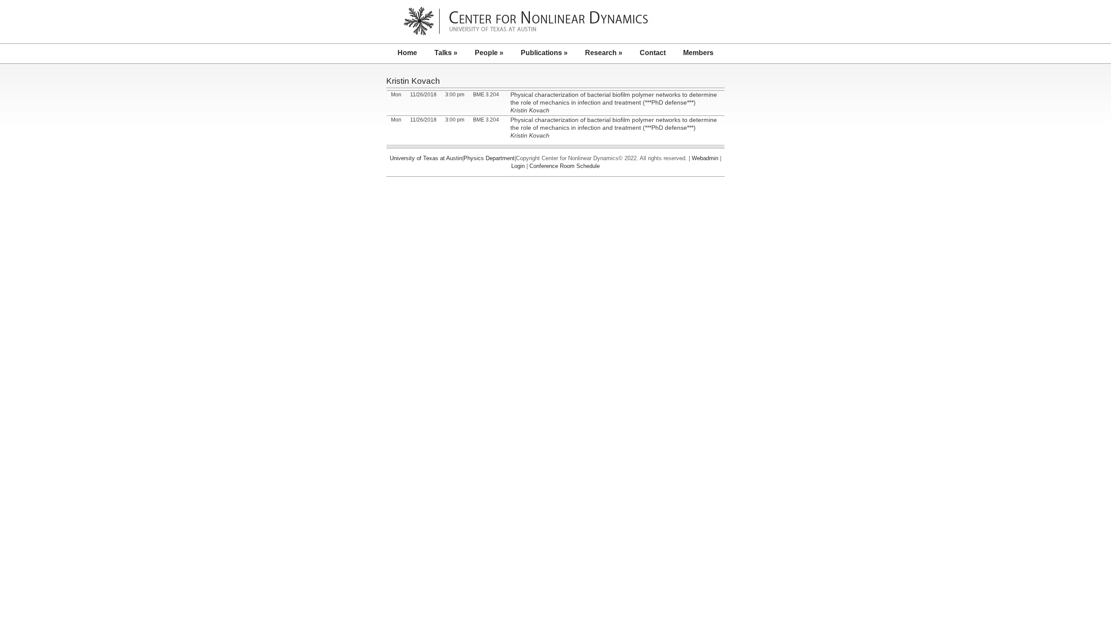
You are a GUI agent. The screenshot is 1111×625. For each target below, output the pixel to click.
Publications (544, 52)
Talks (445, 52)
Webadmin (705, 158)
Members (698, 52)
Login (518, 166)
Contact (653, 52)
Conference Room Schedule (564, 166)
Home (407, 52)
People (489, 52)
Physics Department (489, 158)
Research (603, 52)
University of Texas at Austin (426, 158)
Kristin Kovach (413, 81)
